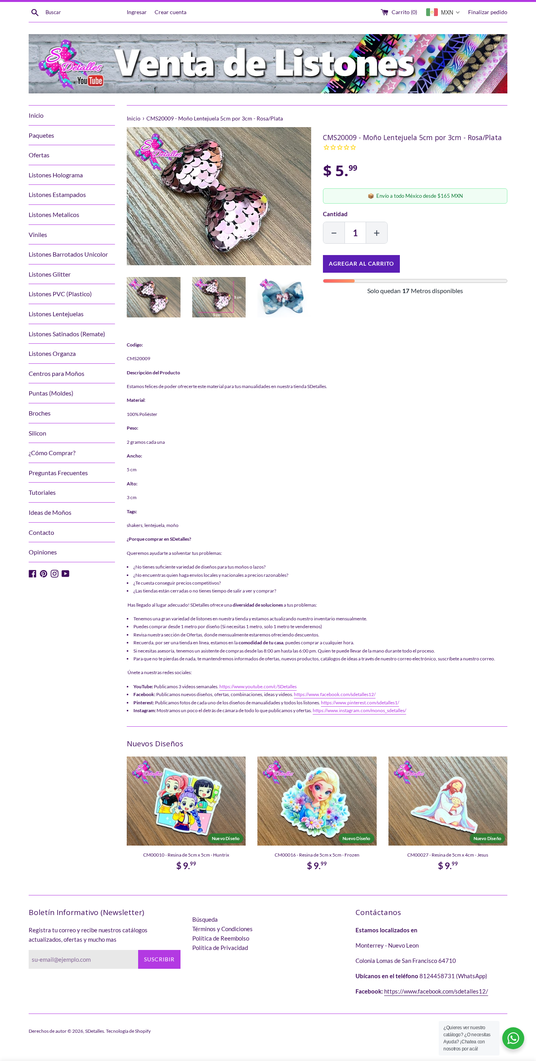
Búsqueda (205, 919)
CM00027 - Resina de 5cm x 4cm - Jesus (447, 855)
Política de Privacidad (220, 947)
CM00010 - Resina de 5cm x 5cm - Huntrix (186, 855)
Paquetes (41, 135)
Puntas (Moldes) (51, 393)
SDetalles (94, 1031)
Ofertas (39, 155)
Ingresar (137, 12)
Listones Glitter (50, 274)
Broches (40, 413)
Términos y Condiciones (222, 928)
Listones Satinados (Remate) (67, 333)
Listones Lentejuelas (56, 313)
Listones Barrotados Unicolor (68, 254)
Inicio (36, 115)
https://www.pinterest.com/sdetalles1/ (360, 703)
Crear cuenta (170, 12)
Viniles (38, 234)
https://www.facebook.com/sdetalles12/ (335, 694)
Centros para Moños (56, 373)
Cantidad (335, 213)
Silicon (37, 433)
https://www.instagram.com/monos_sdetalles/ (359, 710)
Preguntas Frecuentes (58, 472)
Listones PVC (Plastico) (60, 293)
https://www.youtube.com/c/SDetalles (258, 686)
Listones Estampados (57, 194)
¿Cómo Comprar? (52, 452)
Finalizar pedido (487, 12)
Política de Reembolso (220, 938)
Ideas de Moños (50, 512)
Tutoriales (42, 492)
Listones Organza (52, 353)
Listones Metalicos (54, 214)
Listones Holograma (56, 175)
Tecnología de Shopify (128, 1031)
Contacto (41, 532)
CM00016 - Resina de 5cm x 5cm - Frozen (317, 855)
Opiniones (43, 552)
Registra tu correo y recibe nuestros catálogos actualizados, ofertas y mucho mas (88, 934)
